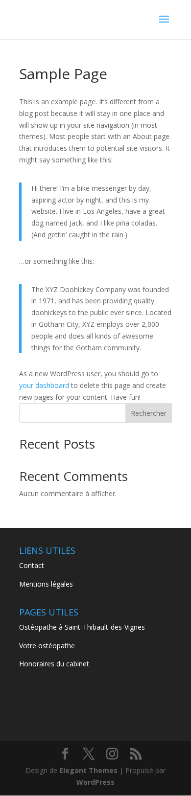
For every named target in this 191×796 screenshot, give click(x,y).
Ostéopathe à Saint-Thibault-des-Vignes (82, 627)
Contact (31, 565)
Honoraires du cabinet (54, 663)
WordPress (95, 782)
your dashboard (44, 385)
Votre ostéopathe (47, 645)
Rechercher (149, 413)
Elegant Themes (88, 770)
